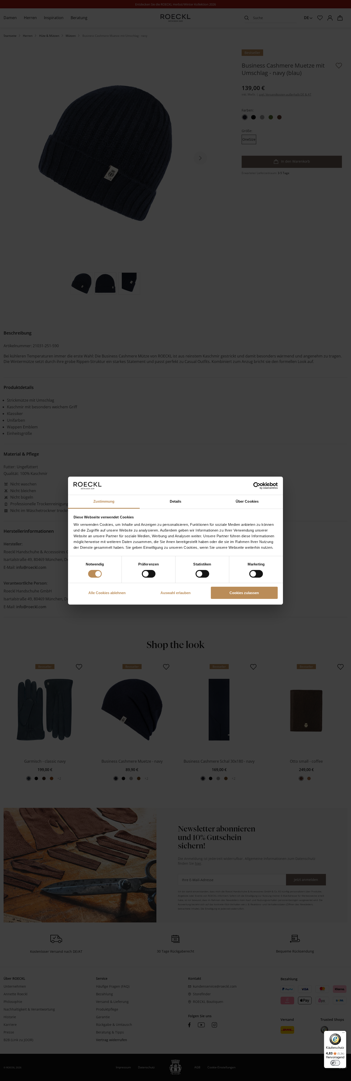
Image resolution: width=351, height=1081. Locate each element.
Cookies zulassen (244, 593)
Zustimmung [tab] (104, 501)
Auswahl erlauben (175, 593)
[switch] (148, 574)
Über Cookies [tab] (247, 501)
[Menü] (343, 1034)
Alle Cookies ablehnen (107, 593)
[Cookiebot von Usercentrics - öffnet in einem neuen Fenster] (257, 485)
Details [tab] (175, 501)
